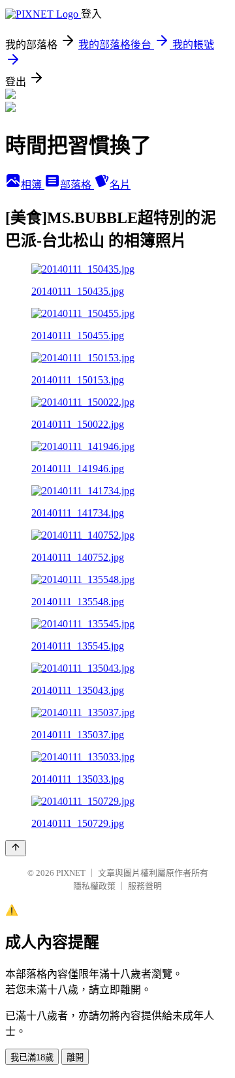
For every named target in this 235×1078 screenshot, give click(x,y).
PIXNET (71, 873)
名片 (120, 184)
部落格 (77, 184)
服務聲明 (145, 886)
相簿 (32, 184)
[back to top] (15, 848)
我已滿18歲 (32, 1057)
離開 (75, 1057)
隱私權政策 (94, 886)
